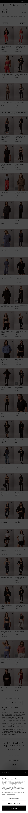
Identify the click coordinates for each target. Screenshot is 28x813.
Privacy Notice (11, 794)
